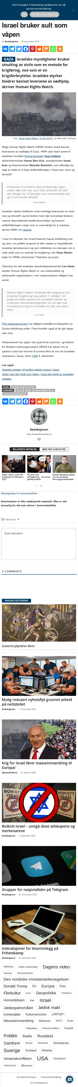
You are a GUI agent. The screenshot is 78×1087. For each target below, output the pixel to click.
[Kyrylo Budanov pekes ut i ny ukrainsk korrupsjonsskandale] (64, 464)
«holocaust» (10, 1065)
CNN (35, 355)
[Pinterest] (33, 49)
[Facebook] (26, 49)
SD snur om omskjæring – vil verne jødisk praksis (38, 477)
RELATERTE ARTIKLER (25, 449)
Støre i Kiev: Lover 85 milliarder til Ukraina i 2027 (13, 477)
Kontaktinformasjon (27, 1077)
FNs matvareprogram (15, 323)
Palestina (31, 1028)
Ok (24, 14)
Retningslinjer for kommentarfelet (19, 493)
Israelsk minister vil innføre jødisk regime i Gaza (30, 369)
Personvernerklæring (51, 1077)
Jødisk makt (49, 1007)
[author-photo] (39, 417)
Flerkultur (12, 993)
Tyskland (30, 1050)
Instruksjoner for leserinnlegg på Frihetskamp (30, 950)
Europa (48, 986)
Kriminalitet (12, 1014)
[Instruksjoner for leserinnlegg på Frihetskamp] (39, 925)
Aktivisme (8, 966)
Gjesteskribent (9, 772)
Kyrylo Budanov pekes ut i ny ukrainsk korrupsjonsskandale (64, 477)
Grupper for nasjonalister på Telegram (35, 889)
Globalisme (66, 993)
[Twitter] (19, 49)
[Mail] (39, 439)
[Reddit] (39, 49)
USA (42, 1058)
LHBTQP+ (58, 1014)
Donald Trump (15, 986)
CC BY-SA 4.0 (46, 138)
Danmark (8, 973)
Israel (28, 390)
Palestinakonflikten (15, 393)
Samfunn (12, 1043)
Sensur (29, 1043)
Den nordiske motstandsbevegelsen (36, 979)
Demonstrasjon (25, 973)
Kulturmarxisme (36, 1014)
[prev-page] (37, 486)
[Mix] (46, 49)
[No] (73, 10)
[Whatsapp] (53, 49)
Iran (32, 1000)
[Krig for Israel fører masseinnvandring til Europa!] (39, 739)
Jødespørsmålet (18, 1008)
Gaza (19, 390)
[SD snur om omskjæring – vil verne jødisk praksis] (39, 464)
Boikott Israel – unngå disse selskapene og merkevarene (38, 828)
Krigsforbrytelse (44, 390)
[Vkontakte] (5, 49)
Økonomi (26, 1065)
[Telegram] (12, 49)
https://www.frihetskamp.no (39, 434)
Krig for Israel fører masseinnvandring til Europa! (37, 765)
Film (63, 986)
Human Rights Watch (23, 387)
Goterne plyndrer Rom (18, 646)
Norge (70, 1020)
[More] (60, 49)
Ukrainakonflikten (18, 1059)
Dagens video (56, 966)
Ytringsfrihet (59, 1058)
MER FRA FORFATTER (54, 449)
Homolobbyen (14, 1000)
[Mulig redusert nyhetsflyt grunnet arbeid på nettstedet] (39, 676)
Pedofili (68, 1028)
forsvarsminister (42, 156)
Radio (27, 1036)
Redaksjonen (11, 41)
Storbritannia (61, 1043)
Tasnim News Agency (28, 138)
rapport (27, 229)
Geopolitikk (46, 993)
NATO (59, 1020)
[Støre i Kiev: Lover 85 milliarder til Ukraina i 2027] (13, 464)
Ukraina (46, 1050)
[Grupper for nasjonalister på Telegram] (39, 866)
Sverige (12, 1050)
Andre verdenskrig (28, 967)
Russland (45, 1036)
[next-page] (41, 486)
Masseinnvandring (19, 1021)
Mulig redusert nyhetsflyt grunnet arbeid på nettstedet (37, 702)
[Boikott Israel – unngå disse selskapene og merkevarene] (39, 803)
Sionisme (43, 1043)
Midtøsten (45, 1020)
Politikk (10, 1036)
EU (34, 986)
